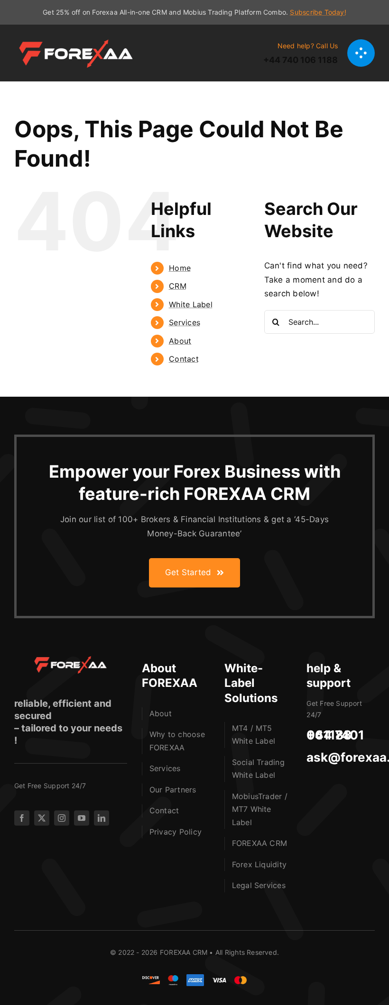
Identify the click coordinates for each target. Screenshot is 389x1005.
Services (184, 322)
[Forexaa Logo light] (80, 40)
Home (180, 268)
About (180, 341)
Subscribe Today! (318, 12)
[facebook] (21, 818)
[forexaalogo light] (66, 660)
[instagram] (61, 818)
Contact (184, 359)
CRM (177, 286)
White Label (191, 304)
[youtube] (81, 818)
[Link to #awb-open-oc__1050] (361, 53)
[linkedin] (101, 818)
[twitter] (41, 818)
